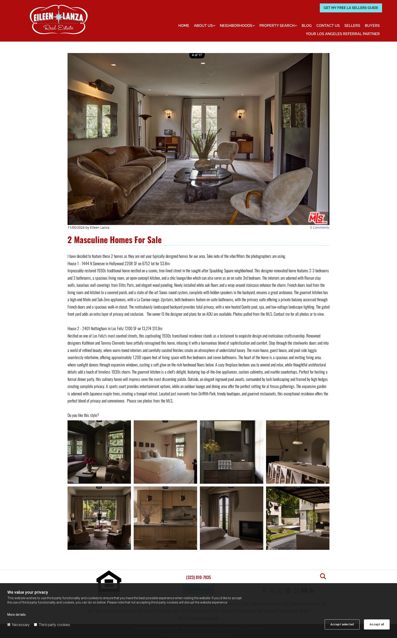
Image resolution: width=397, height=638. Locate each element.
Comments (319, 227)
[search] (323, 576)
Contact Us (328, 25)
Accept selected (342, 624)
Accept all (377, 624)
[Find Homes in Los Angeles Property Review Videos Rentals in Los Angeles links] (296, 26)
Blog (307, 25)
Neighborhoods (236, 25)
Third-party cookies (54, 625)
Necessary (21, 625)
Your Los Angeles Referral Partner (343, 34)
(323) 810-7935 (198, 577)
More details (16, 614)
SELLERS (352, 25)
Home (183, 25)
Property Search (277, 25)
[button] (351, 7)
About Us (203, 25)
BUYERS (372, 25)
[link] (205, 26)
